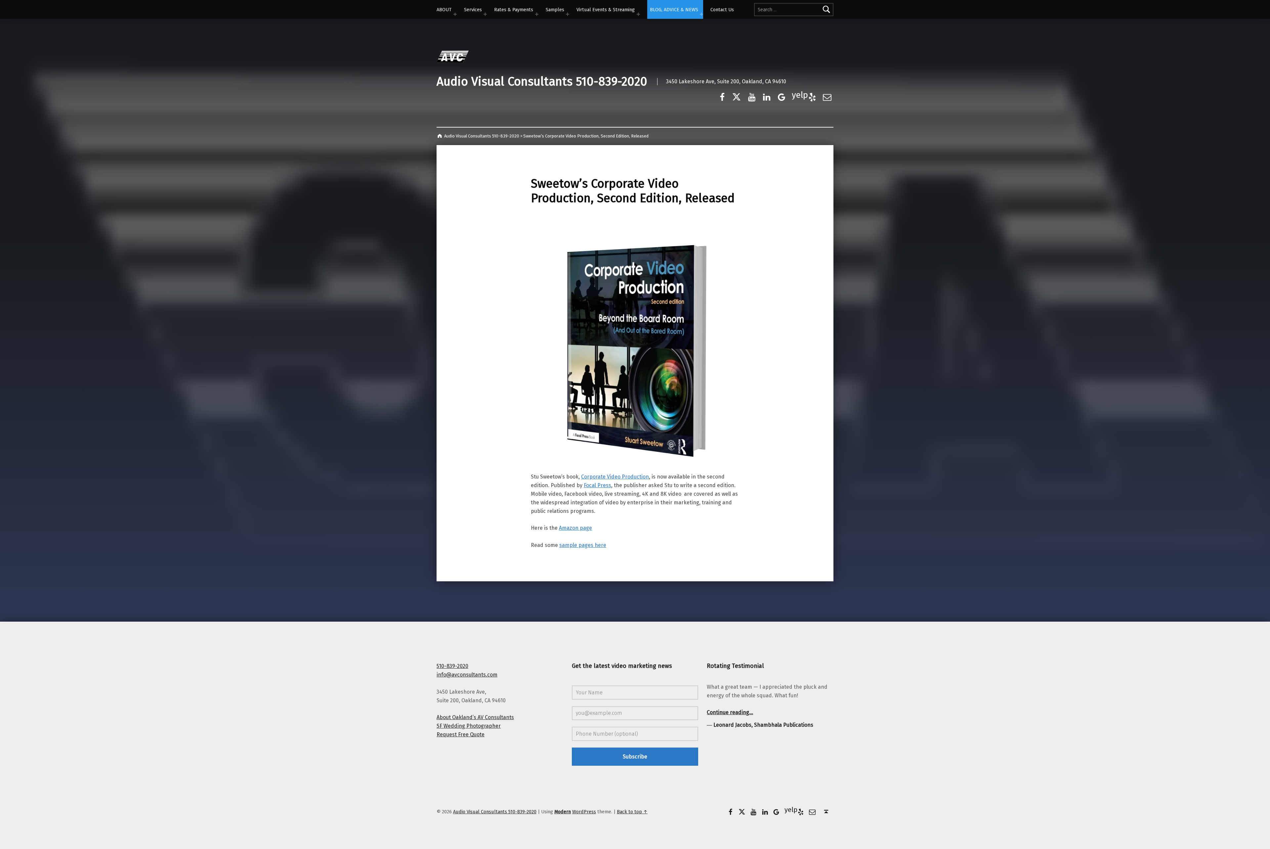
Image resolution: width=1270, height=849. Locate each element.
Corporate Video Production (615, 477)
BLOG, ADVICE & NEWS (674, 10)
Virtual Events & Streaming (605, 10)
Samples (555, 10)
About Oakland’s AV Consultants (475, 717)
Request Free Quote (461, 734)
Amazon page (575, 528)
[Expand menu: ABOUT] (455, 14)
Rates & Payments (513, 10)
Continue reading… (730, 712)
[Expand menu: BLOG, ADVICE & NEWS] (701, 14)
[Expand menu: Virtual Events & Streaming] (638, 14)
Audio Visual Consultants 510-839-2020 (542, 81)
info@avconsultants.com (467, 675)
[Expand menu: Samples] (567, 14)
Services (473, 10)
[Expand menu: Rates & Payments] (536, 14)
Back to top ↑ (632, 812)
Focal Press (597, 485)
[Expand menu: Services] (485, 14)
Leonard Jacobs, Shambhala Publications (763, 725)
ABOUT (444, 10)
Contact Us (722, 10)
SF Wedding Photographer (469, 726)
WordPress (584, 812)
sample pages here (582, 545)
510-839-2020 (452, 666)
